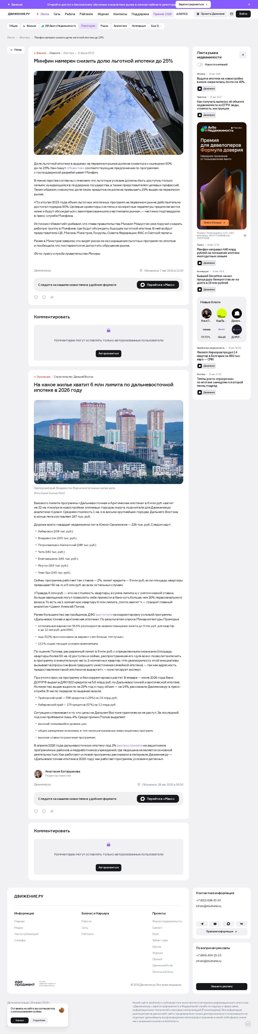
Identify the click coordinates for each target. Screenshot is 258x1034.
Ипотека (68, 53)
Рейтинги (86, 14)
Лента (44, 14)
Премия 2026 (162, 14)
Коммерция (203, 271)
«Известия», (75, 168)
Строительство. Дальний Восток (73, 376)
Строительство (57, 891)
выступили (104, 614)
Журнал (103, 14)
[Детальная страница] (222, 82)
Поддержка (140, 14)
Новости (55, 53)
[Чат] (231, 14)
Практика (201, 97)
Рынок (200, 245)
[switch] (212, 64)
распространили (129, 745)
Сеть (57, 14)
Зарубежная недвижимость (211, 348)
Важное (41, 53)
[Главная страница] (19, 14)
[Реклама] (222, 176)
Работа (70, 14)
